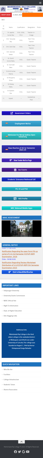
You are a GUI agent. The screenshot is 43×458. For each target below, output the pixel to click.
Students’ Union (9, 385)
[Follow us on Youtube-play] (27, 451)
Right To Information (11, 306)
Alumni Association (10, 390)
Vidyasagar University (11, 291)
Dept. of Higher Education (13, 311)
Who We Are (8, 369)
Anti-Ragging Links (10, 316)
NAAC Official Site (10, 301)
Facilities (7, 375)
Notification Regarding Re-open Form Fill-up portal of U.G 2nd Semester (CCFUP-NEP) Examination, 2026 (20, 253)
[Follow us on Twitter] (19, 451)
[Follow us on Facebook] (15, 451)
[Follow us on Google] (23, 451)
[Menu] (40, 2)
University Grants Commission (14, 296)
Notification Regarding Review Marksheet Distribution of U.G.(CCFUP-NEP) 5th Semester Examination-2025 (20, 264)
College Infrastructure (11, 380)
